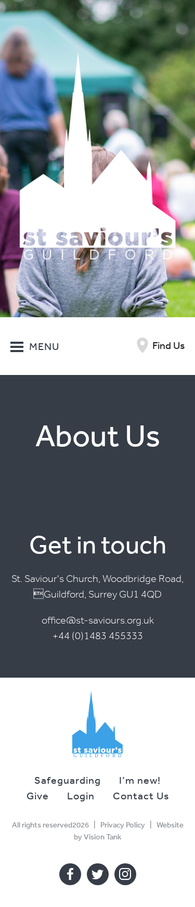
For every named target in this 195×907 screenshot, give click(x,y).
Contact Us (141, 795)
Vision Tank (102, 836)
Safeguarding (67, 780)
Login (81, 795)
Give (38, 795)
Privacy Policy (122, 825)
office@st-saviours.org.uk (98, 620)
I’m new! (140, 780)
